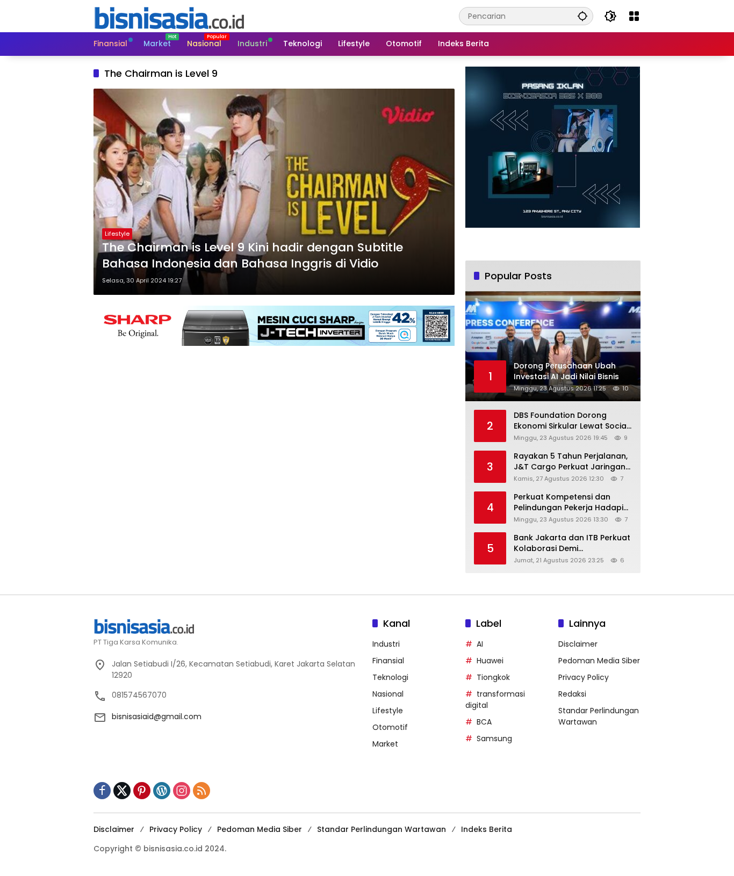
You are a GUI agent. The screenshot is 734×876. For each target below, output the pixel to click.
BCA (484, 721)
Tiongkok (493, 677)
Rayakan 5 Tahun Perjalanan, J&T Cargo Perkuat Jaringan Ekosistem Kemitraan (571, 461)
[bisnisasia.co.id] (168, 15)
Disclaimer (578, 644)
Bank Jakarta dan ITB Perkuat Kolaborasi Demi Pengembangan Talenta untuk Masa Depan (572, 543)
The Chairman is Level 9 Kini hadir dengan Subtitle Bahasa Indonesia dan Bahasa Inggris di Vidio (252, 256)
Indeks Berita (486, 829)
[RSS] (201, 790)
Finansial (388, 660)
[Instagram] (181, 790)
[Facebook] (102, 790)
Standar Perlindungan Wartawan (381, 829)
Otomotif (390, 727)
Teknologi (390, 677)
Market (385, 744)
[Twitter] (122, 790)
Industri (386, 644)
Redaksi (572, 694)
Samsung (494, 738)
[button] (582, 16)
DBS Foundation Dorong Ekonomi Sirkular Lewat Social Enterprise (571, 420)
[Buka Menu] (634, 16)
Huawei (490, 660)
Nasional (388, 694)
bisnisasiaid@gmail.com (157, 716)
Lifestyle (117, 233)
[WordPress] (161, 790)
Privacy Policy (583, 677)
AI (480, 644)
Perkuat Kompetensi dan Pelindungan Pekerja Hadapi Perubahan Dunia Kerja (568, 502)
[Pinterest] (141, 790)
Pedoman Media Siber (599, 660)
